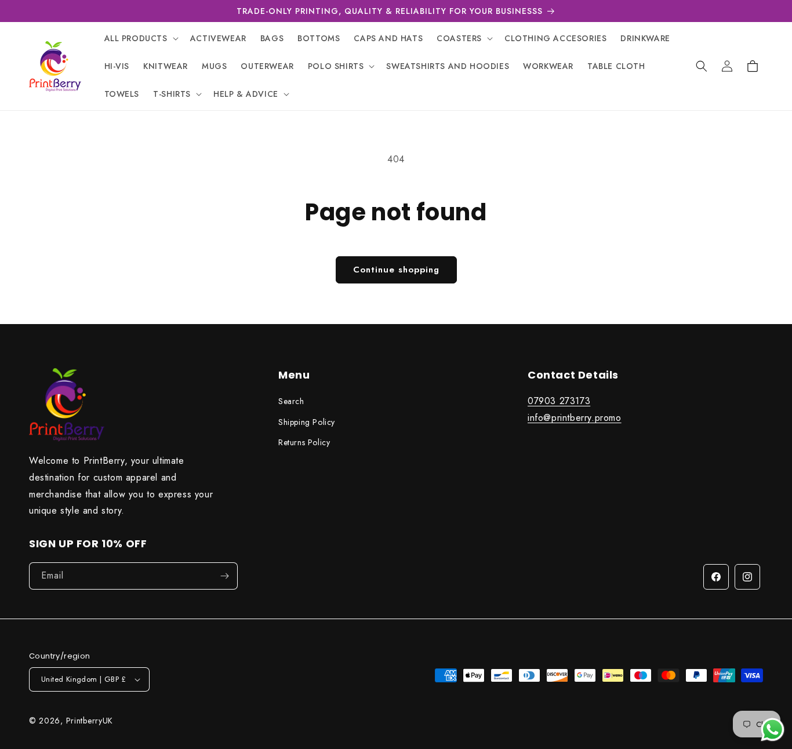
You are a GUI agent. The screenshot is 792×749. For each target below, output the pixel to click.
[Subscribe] (224, 576)
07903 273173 (559, 401)
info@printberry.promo (575, 417)
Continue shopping (396, 269)
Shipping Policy (306, 422)
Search (291, 402)
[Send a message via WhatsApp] (772, 729)
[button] (140, 38)
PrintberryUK (89, 720)
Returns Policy (304, 442)
